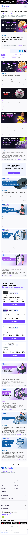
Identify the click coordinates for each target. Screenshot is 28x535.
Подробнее (14, 304)
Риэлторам (16, 480)
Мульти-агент (4, 482)
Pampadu (3, 8)
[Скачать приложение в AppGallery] (22, 523)
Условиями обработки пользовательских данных (8, 532)
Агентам (3, 480)
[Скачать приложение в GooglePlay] (5, 523)
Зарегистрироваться (14, 173)
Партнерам (16, 482)
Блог (2, 485)
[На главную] (12, 6)
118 (18, 464)
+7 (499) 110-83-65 (6, 471)
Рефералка (3, 491)
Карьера (16, 485)
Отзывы (16, 488)
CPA (2, 502)
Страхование (4, 495)
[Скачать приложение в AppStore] (14, 523)
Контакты (3, 488)
